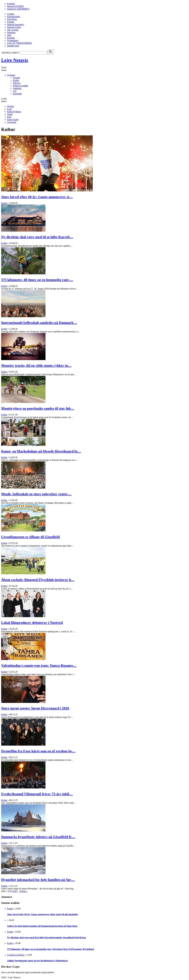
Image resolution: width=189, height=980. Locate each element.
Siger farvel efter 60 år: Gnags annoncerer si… (37, 197)
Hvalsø (10, 106)
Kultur (16, 80)
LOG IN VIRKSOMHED (19, 43)
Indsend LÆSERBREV (18, 9)
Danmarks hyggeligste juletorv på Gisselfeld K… (38, 837)
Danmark (17, 93)
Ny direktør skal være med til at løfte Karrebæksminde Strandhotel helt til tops (46, 937)
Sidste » (23, 891)
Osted (10, 114)
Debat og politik (20, 85)
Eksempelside (13, 16)
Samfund (17, 88)
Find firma (12, 19)
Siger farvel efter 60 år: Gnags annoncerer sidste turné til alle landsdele (42, 914)
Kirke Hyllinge (14, 111)
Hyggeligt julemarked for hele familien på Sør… (38, 880)
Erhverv (17, 83)
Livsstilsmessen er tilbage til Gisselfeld (30, 537)
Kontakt (11, 3)
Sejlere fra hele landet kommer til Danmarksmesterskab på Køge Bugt (42, 926)
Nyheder (11, 75)
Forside (10, 22)
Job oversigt (12, 30)
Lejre (9, 109)
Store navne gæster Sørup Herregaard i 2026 (35, 708)
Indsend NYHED (15, 6)
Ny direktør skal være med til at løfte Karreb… (37, 237)
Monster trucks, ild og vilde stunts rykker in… (36, 365)
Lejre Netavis (14, 60)
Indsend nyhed (14, 27)
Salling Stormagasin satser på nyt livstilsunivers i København (37, 960)
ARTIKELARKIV (10, 52)
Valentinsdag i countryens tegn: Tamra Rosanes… (38, 665)
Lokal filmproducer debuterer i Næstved (32, 623)
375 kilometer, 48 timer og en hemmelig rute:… (37, 280)
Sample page (13, 45)
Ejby (9, 117)
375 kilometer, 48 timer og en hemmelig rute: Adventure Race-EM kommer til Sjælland (50, 949)
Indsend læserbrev (15, 24)
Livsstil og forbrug (15, 955)
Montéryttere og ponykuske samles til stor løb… (37, 408)
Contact (10, 14)
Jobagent (11, 32)
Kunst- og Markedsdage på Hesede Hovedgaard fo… (41, 451)
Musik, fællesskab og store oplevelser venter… (36, 494)
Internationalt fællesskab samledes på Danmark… (39, 323)
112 (14, 91)
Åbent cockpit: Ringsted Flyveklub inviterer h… (37, 580)
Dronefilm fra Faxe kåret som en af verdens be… (38, 751)
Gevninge (11, 122)
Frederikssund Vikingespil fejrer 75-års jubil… (37, 794)
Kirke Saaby (13, 119)
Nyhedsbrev (12, 40)
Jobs (9, 35)
